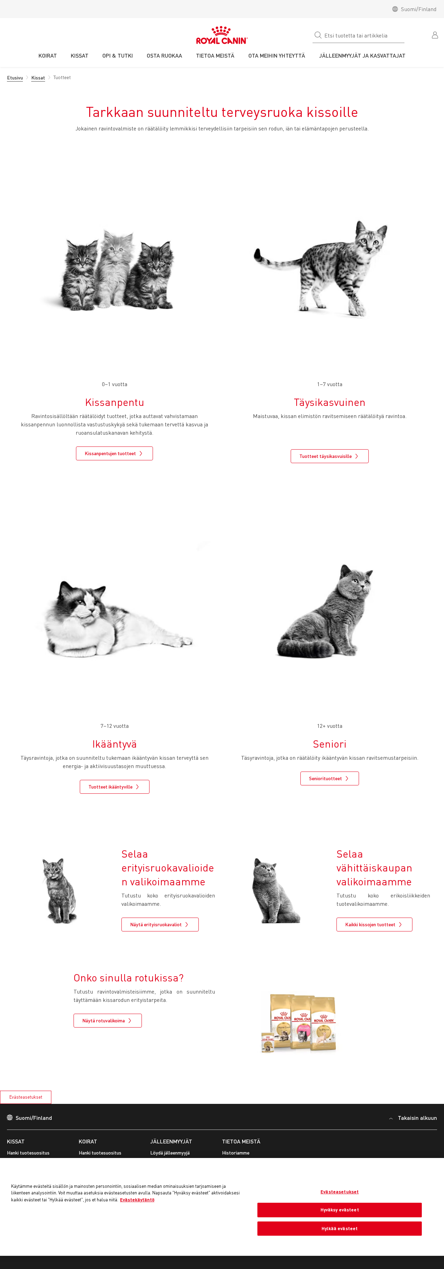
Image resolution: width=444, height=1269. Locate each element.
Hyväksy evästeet (340, 1209)
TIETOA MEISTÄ (241, 1141)
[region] (222, 1206)
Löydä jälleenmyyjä (170, 1153)
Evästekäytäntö (137, 1199)
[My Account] (435, 34)
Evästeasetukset (25, 1097)
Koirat (88, 1141)
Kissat (16, 1141)
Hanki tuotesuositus (28, 1153)
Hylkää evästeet (340, 1228)
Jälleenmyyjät (171, 1141)
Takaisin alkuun (417, 1117)
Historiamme (235, 1153)
